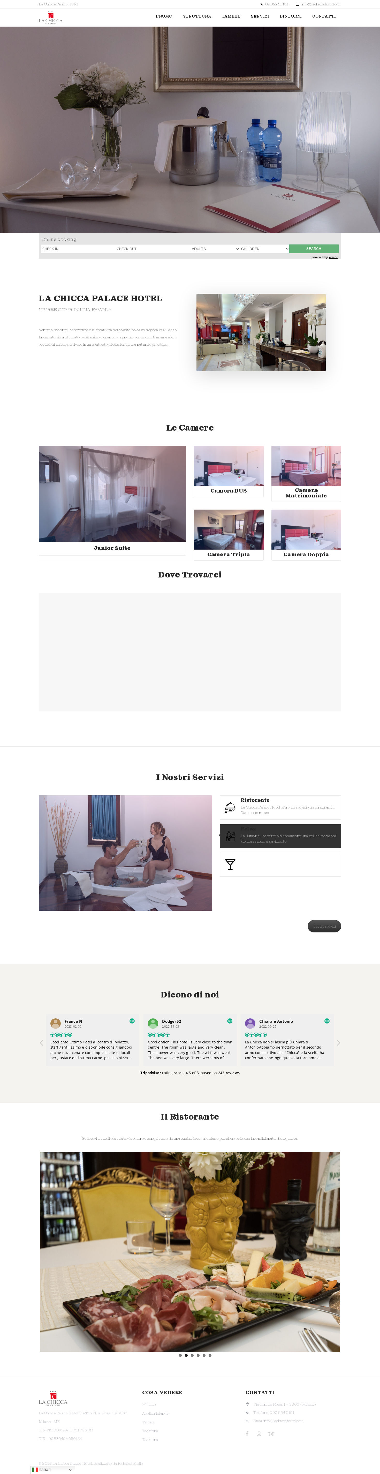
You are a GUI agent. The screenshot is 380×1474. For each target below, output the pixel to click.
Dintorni (291, 16)
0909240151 (276, 4)
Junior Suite (112, 548)
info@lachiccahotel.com (321, 4)
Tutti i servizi (324, 926)
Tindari (148, 1422)
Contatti (324, 16)
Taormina (150, 1431)
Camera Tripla (228, 554)
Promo (164, 16)
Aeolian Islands (155, 1413)
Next (348, 1251)
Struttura (197, 16)
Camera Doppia (306, 554)
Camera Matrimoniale (306, 493)
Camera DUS (229, 490)
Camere (231, 16)
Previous (32, 1251)
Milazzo (149, 1404)
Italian (44, 1469)
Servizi (260, 16)
